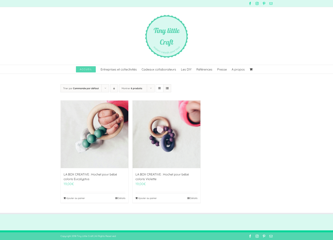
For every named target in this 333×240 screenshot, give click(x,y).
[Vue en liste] (167, 88)
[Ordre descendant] (114, 88)
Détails (121, 198)
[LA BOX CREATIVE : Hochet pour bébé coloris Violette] (166, 134)
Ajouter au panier (75, 198)
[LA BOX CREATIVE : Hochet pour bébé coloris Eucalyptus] (94, 134)
